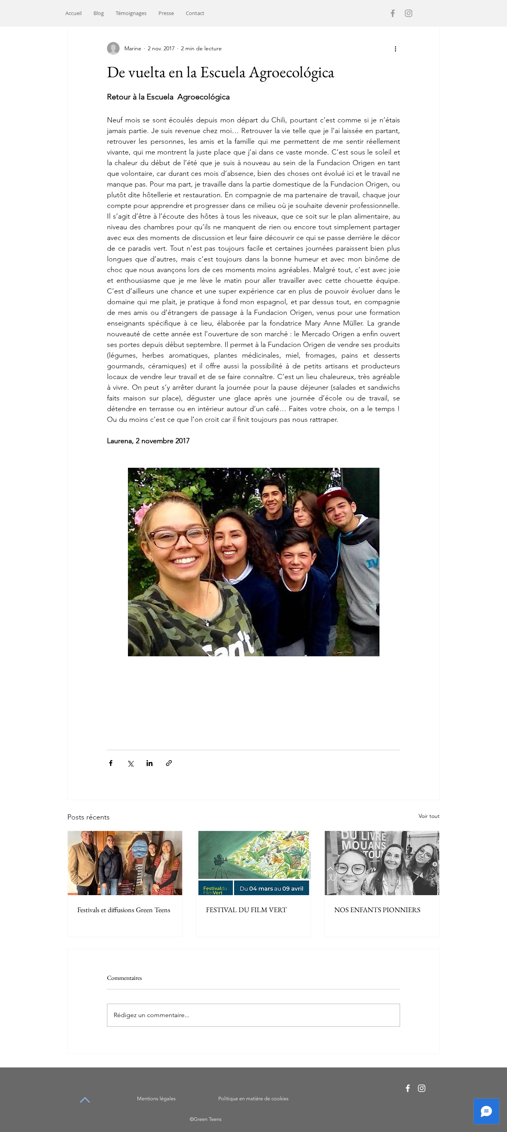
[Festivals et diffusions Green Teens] (125, 863)
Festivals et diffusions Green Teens (123, 909)
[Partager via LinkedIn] (149, 763)
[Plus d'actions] (395, 48)
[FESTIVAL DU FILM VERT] (253, 863)
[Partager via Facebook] (110, 763)
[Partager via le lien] (169, 763)
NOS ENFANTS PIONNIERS (377, 909)
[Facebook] (393, 13)
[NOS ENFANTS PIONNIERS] (382, 863)
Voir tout (429, 815)
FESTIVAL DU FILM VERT (246, 909)
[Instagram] (409, 13)
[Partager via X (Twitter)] (130, 763)
